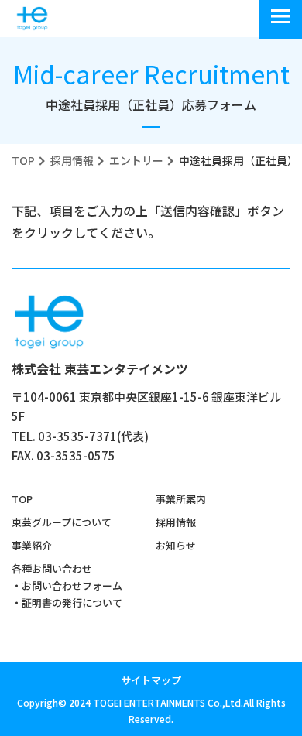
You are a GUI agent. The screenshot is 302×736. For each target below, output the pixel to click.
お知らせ (176, 545)
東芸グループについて (62, 522)
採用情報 (176, 522)
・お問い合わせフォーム (67, 585)
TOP (22, 498)
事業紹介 (32, 545)
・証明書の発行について (67, 602)
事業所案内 (181, 498)
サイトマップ (151, 680)
